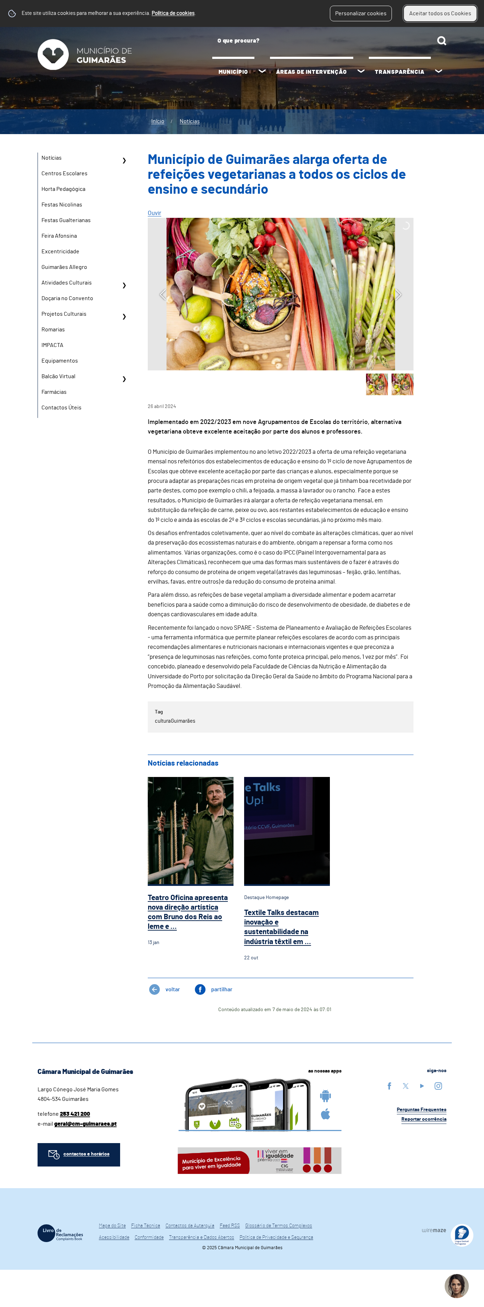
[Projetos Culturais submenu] (124, 316)
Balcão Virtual (58, 376)
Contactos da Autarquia (189, 1225)
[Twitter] (406, 1085)
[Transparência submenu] (438, 72)
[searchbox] (329, 41)
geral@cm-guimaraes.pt (85, 1124)
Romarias (53, 329)
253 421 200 (75, 1114)
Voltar (172, 989)
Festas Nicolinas (61, 205)
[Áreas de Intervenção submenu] (361, 72)
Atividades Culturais (66, 283)
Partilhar (221, 989)
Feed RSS (230, 1225)
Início (157, 121)
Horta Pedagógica (63, 189)
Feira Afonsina (59, 236)
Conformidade (149, 1237)
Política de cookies (173, 13)
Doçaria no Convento (67, 298)
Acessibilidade (114, 1237)
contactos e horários (86, 1154)
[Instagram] (438, 1085)
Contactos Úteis (61, 407)
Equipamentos (59, 361)
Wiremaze (434, 1230)
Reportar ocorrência (423, 1119)
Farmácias (54, 392)
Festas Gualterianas (66, 220)
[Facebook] (389, 1085)
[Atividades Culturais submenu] (124, 285)
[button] (377, 385)
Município (233, 72)
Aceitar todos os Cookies (440, 13)
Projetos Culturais (63, 314)
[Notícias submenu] (124, 160)
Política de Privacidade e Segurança (276, 1237)
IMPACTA (52, 345)
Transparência (399, 72)
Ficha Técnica (145, 1225)
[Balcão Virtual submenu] (124, 379)
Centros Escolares (64, 173)
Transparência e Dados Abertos (201, 1237)
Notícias (190, 121)
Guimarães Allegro (64, 267)
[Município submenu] (262, 72)
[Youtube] (422, 1085)
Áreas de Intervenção (311, 72)
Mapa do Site (112, 1225)
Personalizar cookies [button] (361, 13)
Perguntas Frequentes (421, 1109)
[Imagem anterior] (163, 295)
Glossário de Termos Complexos (278, 1225)
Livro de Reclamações (60, 1233)
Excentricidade (60, 251)
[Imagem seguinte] (398, 295)
